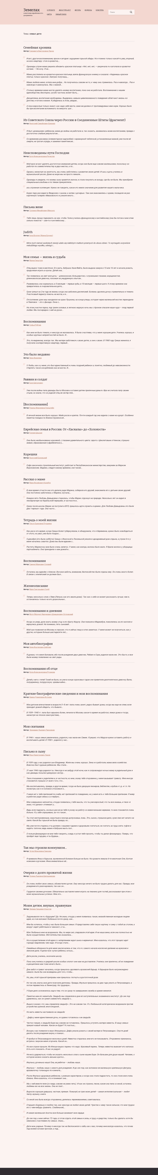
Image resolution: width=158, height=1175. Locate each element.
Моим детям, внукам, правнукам (47, 905)
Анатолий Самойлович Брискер (42, 123)
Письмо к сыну (34, 751)
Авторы (78, 10)
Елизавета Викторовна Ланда (41, 51)
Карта (49, 14)
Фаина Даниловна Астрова (40, 697)
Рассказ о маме (34, 479)
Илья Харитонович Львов (39, 755)
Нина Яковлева (35, 358)
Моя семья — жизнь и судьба (44, 257)
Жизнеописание (35, 586)
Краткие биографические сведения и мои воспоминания (65, 693)
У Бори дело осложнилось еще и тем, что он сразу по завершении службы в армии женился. (68, 991)
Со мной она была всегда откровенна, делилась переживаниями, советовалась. (63, 1099)
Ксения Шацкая (35, 433)
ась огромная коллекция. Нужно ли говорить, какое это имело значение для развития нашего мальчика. (75, 187)
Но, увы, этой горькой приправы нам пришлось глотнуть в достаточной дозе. (62, 977)
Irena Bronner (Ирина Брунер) (41, 236)
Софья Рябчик (35, 325)
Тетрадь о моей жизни (40, 520)
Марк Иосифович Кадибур (40, 483)
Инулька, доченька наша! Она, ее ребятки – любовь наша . (53, 1062)
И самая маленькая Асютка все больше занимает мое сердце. (55, 1113)
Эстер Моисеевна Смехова (40, 851)
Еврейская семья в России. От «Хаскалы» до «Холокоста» (64, 429)
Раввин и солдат (35, 379)
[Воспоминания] (35, 404)
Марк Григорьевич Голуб (39, 589)
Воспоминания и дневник (42, 611)
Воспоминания (34, 321)
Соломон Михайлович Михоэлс (42, 211)
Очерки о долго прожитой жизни (47, 872)
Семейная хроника (37, 47)
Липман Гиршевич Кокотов (40, 909)
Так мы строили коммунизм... (45, 847)
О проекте (51, 10)
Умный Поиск (61, 14)
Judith (28, 232)
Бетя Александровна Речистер (42, 156)
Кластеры (100, 10)
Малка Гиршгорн (36, 260)
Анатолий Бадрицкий (38, 458)
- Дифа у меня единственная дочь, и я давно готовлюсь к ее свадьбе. (58, 1017)
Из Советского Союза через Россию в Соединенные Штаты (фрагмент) (74, 120)
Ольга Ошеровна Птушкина (40, 524)
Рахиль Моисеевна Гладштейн (41, 408)
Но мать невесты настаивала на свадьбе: (45, 1012)
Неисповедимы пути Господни (46, 153)
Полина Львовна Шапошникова (42, 876)
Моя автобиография (38, 643)
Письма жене (33, 207)
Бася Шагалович (36, 383)
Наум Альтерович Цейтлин (40, 647)
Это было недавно (36, 354)
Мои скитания (33, 726)
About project (65, 10)
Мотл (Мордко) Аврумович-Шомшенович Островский (51, 614)
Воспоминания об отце (40, 668)
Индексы (88, 10)
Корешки (30, 454)
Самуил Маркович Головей (40, 564)
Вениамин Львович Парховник (42, 730)
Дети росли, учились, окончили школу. (44, 956)
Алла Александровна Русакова (42, 672)
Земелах (31, 10)
